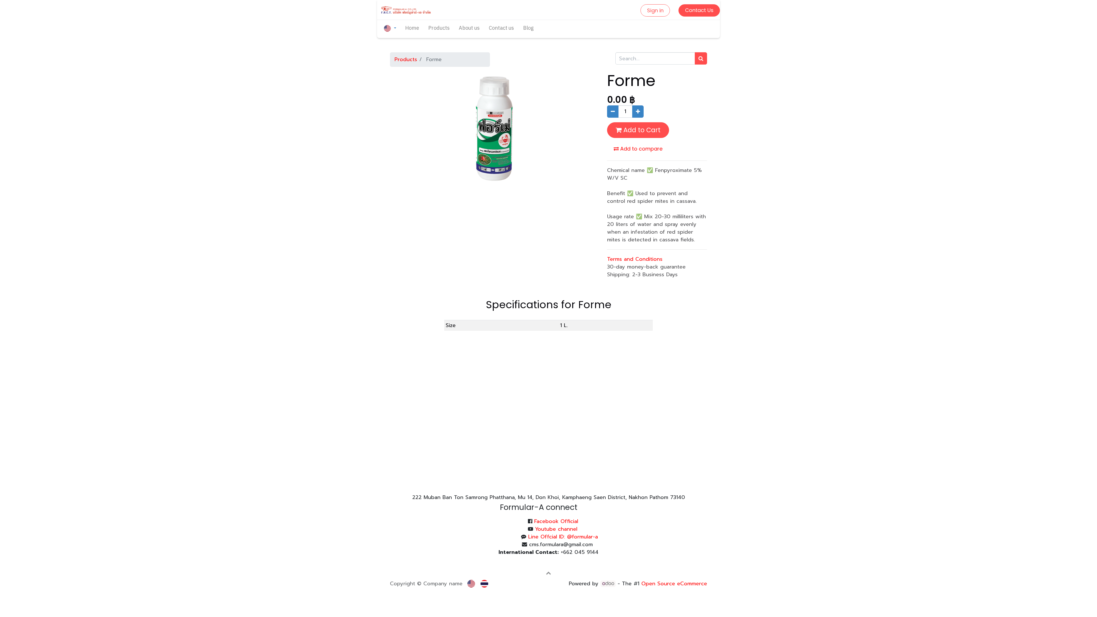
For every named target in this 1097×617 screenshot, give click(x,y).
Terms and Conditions (634, 259)
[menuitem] (412, 28)
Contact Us (699, 10)
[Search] (701, 58)
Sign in (655, 10)
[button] (548, 573)
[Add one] (638, 111)
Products (406, 59)
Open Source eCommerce (674, 584)
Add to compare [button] (640, 148)
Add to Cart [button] (641, 130)
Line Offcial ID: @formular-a (563, 537)
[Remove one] (612, 111)
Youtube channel (556, 529)
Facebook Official (556, 521)
